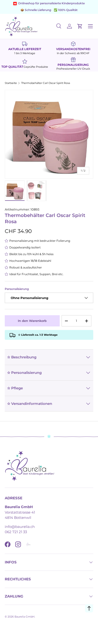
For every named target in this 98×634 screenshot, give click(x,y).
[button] (80, 26)
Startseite (11, 83)
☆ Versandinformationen (29, 403)
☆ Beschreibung (21, 357)
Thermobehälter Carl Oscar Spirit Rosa (45, 83)
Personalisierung (17, 289)
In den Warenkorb (32, 321)
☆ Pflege (15, 388)
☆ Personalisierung (24, 372)
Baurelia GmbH (24, 616)
